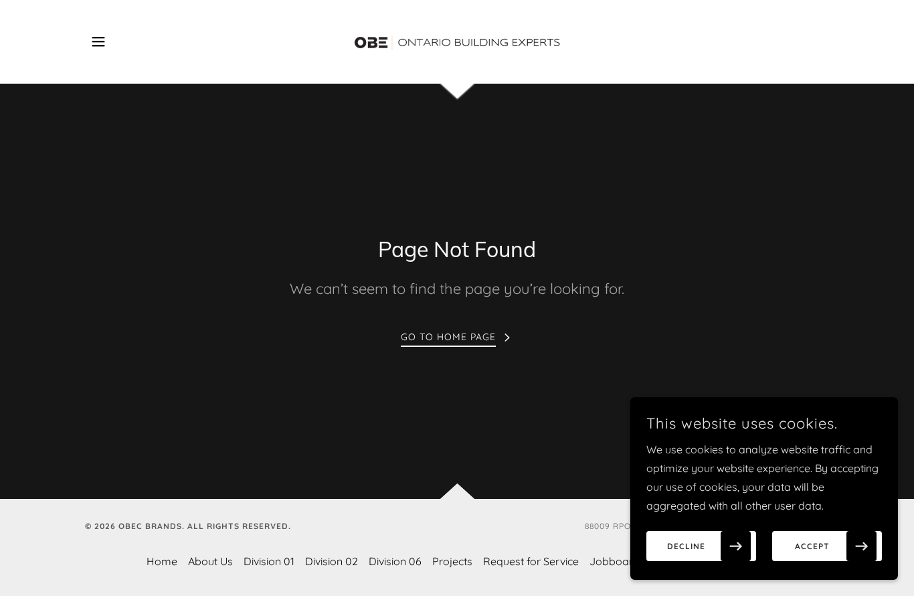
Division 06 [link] (395, 561)
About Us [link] (210, 561)
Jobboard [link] (614, 561)
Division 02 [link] (331, 561)
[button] (98, 41)
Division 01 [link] (269, 561)
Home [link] (162, 561)
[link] (457, 40)
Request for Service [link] (531, 561)
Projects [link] (452, 561)
